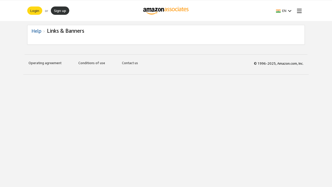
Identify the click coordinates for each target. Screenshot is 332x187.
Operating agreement (45, 63)
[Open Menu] (298, 11)
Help (36, 31)
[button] (284, 11)
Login (34, 10)
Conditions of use (91, 63)
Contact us (130, 63)
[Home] (166, 11)
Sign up (60, 10)
